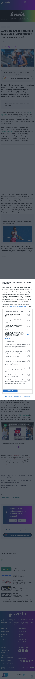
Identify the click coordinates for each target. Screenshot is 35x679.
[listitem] (17, 311)
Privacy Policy (26, 396)
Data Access (17, 396)
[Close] (31, 282)
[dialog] (17, 339)
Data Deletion (8, 396)
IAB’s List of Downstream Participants (19, 306)
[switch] (28, 315)
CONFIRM (10, 390)
